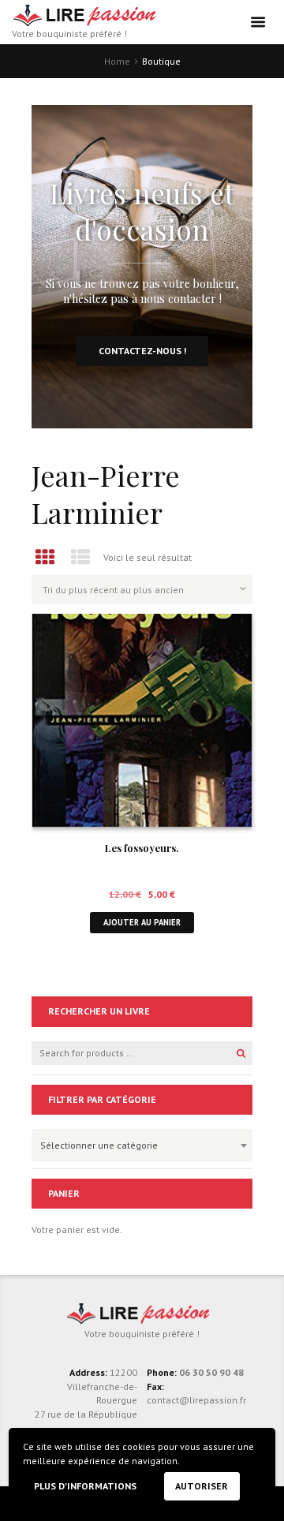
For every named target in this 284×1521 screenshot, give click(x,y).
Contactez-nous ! (142, 351)
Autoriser (201, 1486)
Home (117, 61)
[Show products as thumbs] (45, 557)
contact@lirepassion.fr (196, 1400)
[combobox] (142, 1145)
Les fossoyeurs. (142, 847)
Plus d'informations (85, 1486)
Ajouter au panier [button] (142, 922)
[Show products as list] (81, 557)
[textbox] (138, 1143)
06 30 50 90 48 (211, 1372)
